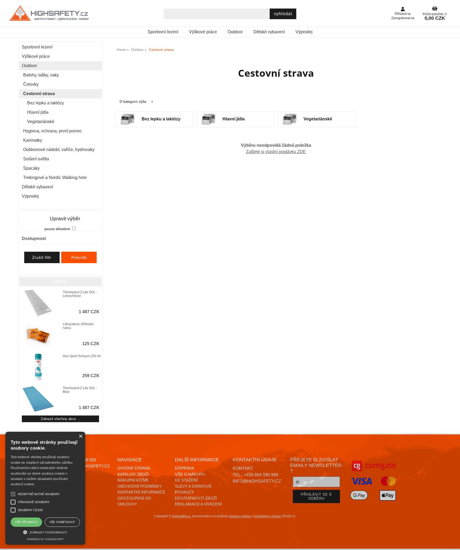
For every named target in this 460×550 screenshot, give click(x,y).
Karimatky (32, 140)
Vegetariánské (317, 119)
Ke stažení (186, 480)
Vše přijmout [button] (26, 522)
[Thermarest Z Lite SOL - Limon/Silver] (38, 303)
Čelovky (31, 84)
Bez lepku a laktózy (161, 119)
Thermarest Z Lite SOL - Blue (80, 390)
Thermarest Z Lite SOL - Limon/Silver (80, 294)
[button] (45, 531)
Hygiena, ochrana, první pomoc (52, 131)
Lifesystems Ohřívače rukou (78, 326)
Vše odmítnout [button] (62, 522)
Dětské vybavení (269, 32)
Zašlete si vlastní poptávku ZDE (276, 151)
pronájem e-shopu (267, 516)
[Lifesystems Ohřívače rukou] (38, 335)
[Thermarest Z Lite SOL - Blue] (38, 399)
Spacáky (31, 168)
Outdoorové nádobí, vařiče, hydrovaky (59, 149)
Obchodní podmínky (139, 486)
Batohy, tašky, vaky (41, 75)
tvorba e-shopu (240, 516)
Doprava (184, 468)
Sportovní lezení (163, 32)
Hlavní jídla (234, 119)
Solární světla (36, 159)
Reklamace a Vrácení (198, 504)
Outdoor (235, 32)
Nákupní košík (133, 480)
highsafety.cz (181, 516)
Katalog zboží (133, 474)
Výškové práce (203, 32)
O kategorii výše (133, 102)
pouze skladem (57, 228)
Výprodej (304, 32)
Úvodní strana (133, 468)
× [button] (81, 436)
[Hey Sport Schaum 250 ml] (38, 367)
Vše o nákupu (190, 474)
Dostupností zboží (196, 498)
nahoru (452, 542)
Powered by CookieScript (45, 539)
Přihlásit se (403, 14)
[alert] (45, 488)
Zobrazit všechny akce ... (60, 419)
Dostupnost (34, 238)
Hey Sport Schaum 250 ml (82, 356)
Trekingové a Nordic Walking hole (55, 177)
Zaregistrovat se (402, 18)
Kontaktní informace (141, 492)
